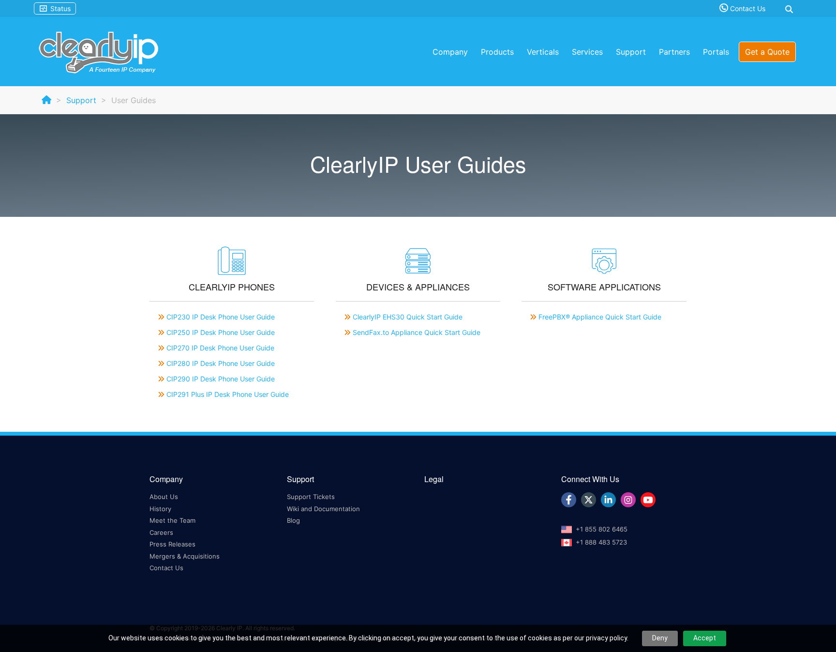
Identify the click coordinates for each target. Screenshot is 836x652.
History (160, 509)
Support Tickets (311, 496)
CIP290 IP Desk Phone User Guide (220, 379)
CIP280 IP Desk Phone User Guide (220, 363)
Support (81, 100)
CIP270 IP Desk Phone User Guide (220, 348)
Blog (293, 520)
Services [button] (587, 52)
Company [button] (450, 52)
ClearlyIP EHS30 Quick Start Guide (408, 317)
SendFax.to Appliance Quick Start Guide (416, 332)
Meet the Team (172, 520)
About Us (163, 496)
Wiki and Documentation (323, 509)
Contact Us (746, 8)
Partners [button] (674, 52)
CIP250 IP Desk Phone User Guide (220, 332)
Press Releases (172, 544)
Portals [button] (716, 52)
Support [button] (631, 52)
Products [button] (497, 52)
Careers (161, 532)
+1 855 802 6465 (601, 529)
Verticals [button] (543, 52)
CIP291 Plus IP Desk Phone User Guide (227, 394)
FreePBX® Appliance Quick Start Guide (599, 317)
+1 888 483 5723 (601, 542)
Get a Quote (767, 52)
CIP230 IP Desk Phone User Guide (220, 317)
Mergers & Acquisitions (184, 556)
